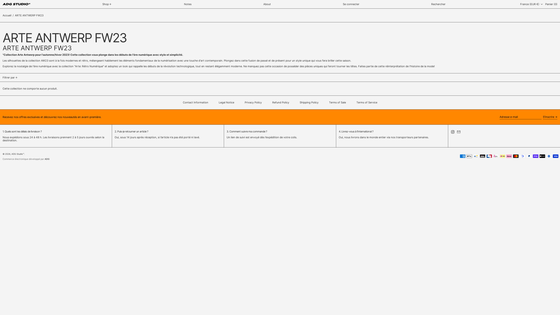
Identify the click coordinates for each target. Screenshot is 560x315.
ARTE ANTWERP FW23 (29, 15)
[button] (438, 4)
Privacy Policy (253, 102)
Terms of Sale (337, 102)
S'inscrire (548, 116)
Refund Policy (280, 102)
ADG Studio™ (18, 154)
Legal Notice (226, 102)
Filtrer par (9, 77)
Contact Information (195, 102)
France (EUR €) (530, 4)
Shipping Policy (309, 102)
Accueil (7, 15)
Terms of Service (366, 102)
